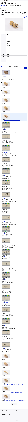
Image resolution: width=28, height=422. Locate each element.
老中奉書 (5, 129)
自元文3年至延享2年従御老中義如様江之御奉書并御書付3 (12, 120)
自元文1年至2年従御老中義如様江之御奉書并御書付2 (11, 112)
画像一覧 (2, 31)
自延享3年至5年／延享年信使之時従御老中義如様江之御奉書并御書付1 (14, 384)
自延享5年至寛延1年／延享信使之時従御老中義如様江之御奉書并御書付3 (14, 400)
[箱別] (1, 7)
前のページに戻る (4, 10)
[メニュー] (26, 3)
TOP (1, 5)
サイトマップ (16, 418)
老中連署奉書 (5, 348)
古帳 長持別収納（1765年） (19, 411)
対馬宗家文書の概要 (5, 411)
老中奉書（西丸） (6, 152)
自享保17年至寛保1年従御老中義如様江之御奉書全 (11, 376)
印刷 (26, 16)
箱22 (4, 5)
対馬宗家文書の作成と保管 (6, 414)
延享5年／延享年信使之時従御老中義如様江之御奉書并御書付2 (13, 392)
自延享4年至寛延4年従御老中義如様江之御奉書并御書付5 (12, 368)
